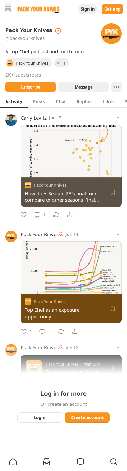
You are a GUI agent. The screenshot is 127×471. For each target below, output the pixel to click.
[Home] (8, 9)
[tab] (14, 101)
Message (84, 87)
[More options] (118, 118)
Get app (112, 9)
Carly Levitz (34, 118)
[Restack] (56, 215)
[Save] (112, 192)
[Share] (69, 215)
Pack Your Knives (50, 185)
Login (40, 417)
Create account (87, 417)
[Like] (23, 215)
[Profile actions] (116, 87)
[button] (13, 462)
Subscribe (30, 87)
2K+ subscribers (23, 74)
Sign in (88, 9)
